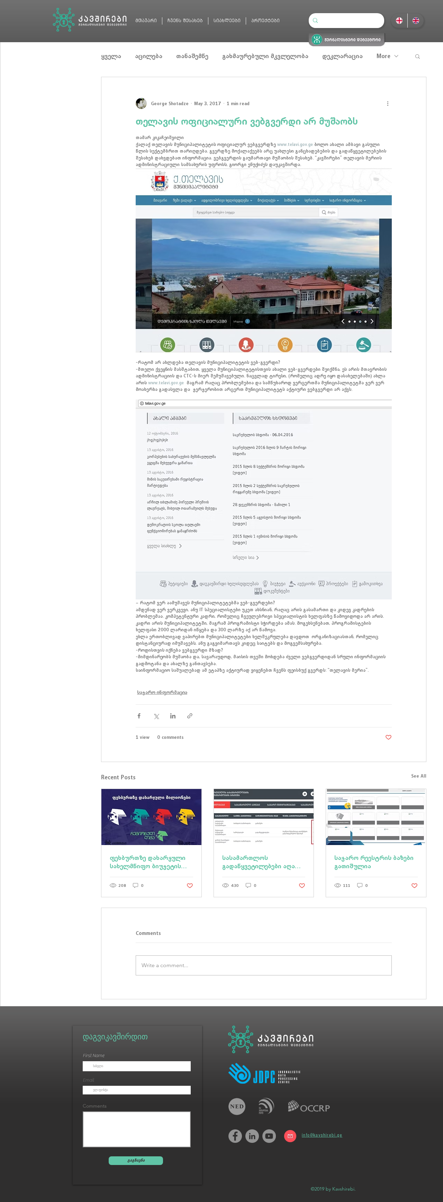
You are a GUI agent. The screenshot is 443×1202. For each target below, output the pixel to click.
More (383, 56)
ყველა (111, 56)
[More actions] (387, 103)
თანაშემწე (192, 56)
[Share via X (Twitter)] (156, 716)
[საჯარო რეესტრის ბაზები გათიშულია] (376, 817)
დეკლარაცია (342, 56)
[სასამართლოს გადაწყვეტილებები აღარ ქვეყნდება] (264, 817)
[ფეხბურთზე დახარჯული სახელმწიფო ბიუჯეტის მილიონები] (151, 817)
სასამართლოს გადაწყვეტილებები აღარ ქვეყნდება (261, 862)
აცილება (148, 56)
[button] (417, 56)
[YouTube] (269, 1136)
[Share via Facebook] (139, 716)
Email (88, 1080)
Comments (95, 1105)
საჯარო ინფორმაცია (162, 692)
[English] (415, 20)
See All (418, 776)
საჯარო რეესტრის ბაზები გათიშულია (374, 862)
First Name (93, 1055)
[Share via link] (190, 716)
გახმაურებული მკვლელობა (265, 56)
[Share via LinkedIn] (173, 716)
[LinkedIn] (252, 1136)
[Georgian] (399, 20)
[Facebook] (235, 1136)
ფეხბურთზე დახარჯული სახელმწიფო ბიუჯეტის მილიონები (148, 862)
